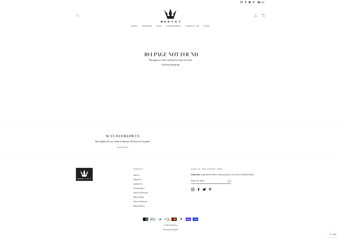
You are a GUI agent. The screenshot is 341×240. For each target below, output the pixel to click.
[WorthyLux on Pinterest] (210, 189)
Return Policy (139, 197)
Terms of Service (140, 201)
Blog (207, 26)
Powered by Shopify (170, 229)
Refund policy (139, 206)
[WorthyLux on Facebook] (198, 189)
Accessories (173, 26)
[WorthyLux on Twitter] (204, 189)
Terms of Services (141, 192)
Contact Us (192, 26)
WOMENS (147, 26)
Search (136, 175)
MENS (134, 26)
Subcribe (122, 147)
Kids (159, 26)
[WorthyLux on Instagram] (192, 189)
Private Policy (139, 188)
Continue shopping (170, 64)
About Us (137, 179)
